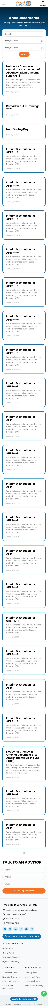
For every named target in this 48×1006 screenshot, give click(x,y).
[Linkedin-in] (15, 929)
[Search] (43, 2)
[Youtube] (26, 929)
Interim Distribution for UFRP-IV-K (20, 619)
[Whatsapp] (32, 929)
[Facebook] (4, 929)
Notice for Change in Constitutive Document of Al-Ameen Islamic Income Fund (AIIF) (23, 70)
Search (43, 5)
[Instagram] (21, 929)
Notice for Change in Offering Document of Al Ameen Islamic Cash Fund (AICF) (22, 756)
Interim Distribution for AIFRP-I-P (20, 150)
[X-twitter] (10, 929)
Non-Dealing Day (17, 129)
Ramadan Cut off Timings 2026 (22, 107)
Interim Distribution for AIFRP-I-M (20, 184)
